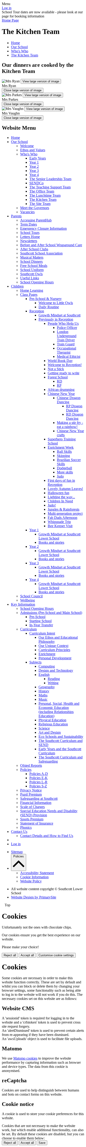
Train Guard (66, 344)
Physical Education (52, 720)
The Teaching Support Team (50, 187)
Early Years (37, 158)
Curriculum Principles (54, 650)
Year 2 (34, 166)
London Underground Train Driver (66, 336)
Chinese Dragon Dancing (68, 400)
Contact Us (19, 832)
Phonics (26, 827)
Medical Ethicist (68, 356)
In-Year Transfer (41, 625)
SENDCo (36, 183)
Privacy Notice (31, 790)
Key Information (23, 604)
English (44, 675)
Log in (6, 8)
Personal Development (55, 658)
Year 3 (34, 171)
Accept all (27, 955)
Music (43, 699)
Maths (43, 695)
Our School (19, 47)
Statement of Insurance (36, 823)
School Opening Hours (37, 282)
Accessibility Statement (37, 873)
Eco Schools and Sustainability (61, 737)
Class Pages (28, 295)
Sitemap (17, 852)
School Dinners (31, 261)
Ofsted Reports (31, 765)
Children (17, 286)
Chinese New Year (61, 394)
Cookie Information (34, 877)
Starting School (40, 621)
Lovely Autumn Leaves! (65, 489)
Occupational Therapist (66, 350)
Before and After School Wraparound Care (51, 245)
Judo (60, 476)
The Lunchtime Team (45, 195)
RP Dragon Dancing (74, 408)
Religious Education (53, 724)
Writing (53, 683)
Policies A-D (38, 774)
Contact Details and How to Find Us (46, 836)
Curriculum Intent (42, 633)
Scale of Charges (32, 807)
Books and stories (51, 542)
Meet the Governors (34, 208)
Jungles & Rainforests (63, 509)
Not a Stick (56, 369)
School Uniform (32, 270)
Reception (36, 311)
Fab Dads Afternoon (62, 518)
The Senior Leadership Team (50, 179)
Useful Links (29, 278)
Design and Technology (56, 670)
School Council (31, 596)
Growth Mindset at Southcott (59, 315)
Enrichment (47, 654)
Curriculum (28, 629)
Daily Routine (49, 307)
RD (59, 381)
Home (15, 43)
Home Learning (31, 290)
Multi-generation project (65, 513)
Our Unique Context (53, 646)
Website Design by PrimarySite (33, 897)
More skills (65, 472)
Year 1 (34, 162)
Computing (47, 666)
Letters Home (30, 237)
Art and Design (50, 732)
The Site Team (39, 204)
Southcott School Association (41, 253)
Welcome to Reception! (65, 365)
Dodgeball (64, 468)
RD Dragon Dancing (74, 416)
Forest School (58, 377)
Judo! (52, 505)
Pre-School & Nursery (45, 299)
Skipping (63, 456)
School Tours (29, 233)
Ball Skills (64, 451)
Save (42, 1142)
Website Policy (31, 881)
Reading (54, 679)
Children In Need (60, 501)
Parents (16, 216)
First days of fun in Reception (61, 482)
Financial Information (35, 803)
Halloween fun (58, 493)
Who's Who (19, 51)
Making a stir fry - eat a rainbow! (70, 425)
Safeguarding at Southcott (39, 798)
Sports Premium (31, 819)
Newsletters (28, 241)
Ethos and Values (32, 150)
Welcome (27, 146)
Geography (47, 687)
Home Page (10, 20)
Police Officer (67, 328)
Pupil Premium (31, 794)
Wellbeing (27, 600)
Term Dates (28, 224)
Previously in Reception (56, 319)
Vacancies (27, 212)
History (44, 691)
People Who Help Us (63, 323)
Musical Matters (31, 257)
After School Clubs (34, 249)
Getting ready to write (63, 373)
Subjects (35, 662)
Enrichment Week (61, 447)
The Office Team (41, 191)
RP (59, 385)
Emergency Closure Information (43, 228)
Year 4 (34, 175)
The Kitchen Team (24, 55)
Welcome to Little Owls (56, 303)
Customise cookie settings (56, 955)
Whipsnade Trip (59, 522)
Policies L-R (38, 782)
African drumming (61, 390)
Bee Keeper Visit (60, 526)
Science (44, 728)
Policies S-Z (38, 786)
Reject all (10, 955)
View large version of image (40, 81)
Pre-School (37, 617)
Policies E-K (38, 778)
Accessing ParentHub (36, 220)
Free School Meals (33, 266)
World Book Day (60, 361)
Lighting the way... (61, 497)
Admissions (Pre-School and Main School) (51, 613)
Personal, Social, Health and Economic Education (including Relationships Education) (59, 710)
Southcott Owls (31, 274)
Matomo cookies (25, 1058)
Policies (25, 770)
